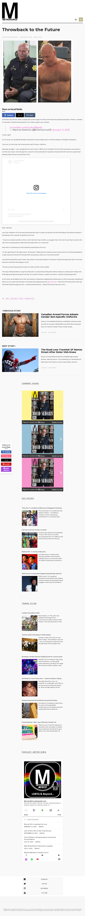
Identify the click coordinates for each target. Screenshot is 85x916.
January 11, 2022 (61, 129)
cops (7, 298)
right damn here (52, 282)
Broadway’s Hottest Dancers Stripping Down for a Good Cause (42, 657)
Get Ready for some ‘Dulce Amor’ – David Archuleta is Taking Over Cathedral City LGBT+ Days (41, 679)
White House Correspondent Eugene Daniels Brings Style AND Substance (42, 574)
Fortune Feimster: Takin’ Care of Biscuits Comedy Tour (39, 722)
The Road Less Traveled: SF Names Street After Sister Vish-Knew (61, 350)
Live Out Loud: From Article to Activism (34, 530)
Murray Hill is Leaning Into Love (35, 824)
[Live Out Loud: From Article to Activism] (29, 540)
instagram (7, 456)
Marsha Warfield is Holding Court (36, 853)
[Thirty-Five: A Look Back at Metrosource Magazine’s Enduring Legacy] (29, 518)
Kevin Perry (14, 37)
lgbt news (13, 298)
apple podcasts (6, 469)
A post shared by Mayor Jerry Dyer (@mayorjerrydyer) (36, 221)
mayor (21, 298)
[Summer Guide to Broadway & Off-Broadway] (29, 645)
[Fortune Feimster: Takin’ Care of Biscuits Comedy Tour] (29, 732)
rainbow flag (29, 298)
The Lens (39, 37)
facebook (10, 115)
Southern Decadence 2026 (30, 613)
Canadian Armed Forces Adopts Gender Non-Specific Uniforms (59, 315)
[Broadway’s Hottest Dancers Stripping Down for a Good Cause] (29, 667)
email (31, 115)
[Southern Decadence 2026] (29, 623)
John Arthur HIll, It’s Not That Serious (37, 831)
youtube (7, 464)
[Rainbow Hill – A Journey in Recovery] (29, 562)
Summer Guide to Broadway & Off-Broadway (36, 635)
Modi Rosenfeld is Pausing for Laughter (38, 846)
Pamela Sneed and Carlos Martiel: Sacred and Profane (39, 700)
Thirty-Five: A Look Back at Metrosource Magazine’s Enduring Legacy (41, 508)
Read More (52, 332)
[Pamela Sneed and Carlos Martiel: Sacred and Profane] (29, 710)
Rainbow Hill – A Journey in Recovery (34, 552)
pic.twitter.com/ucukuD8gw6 (26, 127)
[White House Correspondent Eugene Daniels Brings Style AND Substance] (29, 583)
